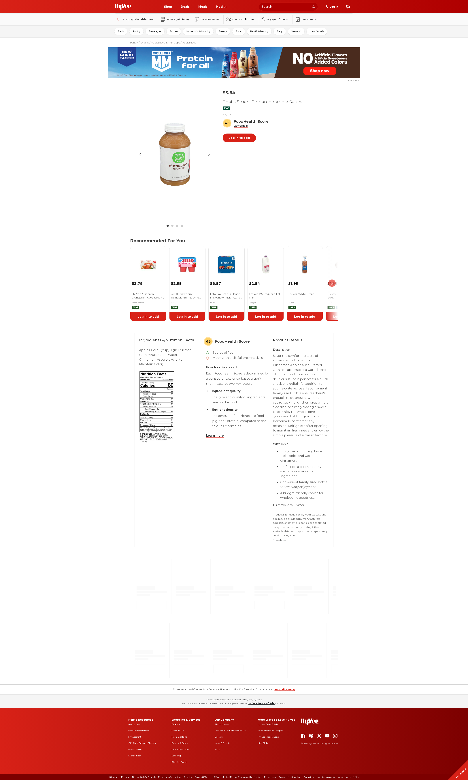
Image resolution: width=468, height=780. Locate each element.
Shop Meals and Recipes (270, 730)
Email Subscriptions (138, 730)
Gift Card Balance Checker (142, 743)
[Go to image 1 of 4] (167, 226)
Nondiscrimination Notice (330, 777)
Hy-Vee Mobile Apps (268, 736)
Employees (270, 777)
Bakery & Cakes (179, 743)
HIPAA (215, 777)
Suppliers (309, 777)
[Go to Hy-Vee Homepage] (123, 7)
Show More (280, 540)
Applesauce (189, 42)
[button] (241, 126)
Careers (218, 736)
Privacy (125, 777)
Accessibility (352, 777)
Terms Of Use (202, 777)
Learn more (215, 435)
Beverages (155, 31)
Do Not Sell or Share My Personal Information (156, 777)
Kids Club (263, 743)
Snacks (144, 42)
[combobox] (288, 7)
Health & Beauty (259, 31)
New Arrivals (317, 31)
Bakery (223, 31)
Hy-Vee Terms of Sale (261, 703)
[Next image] (209, 154)
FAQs (217, 749)
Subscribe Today (285, 689)
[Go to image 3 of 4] (177, 226)
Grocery (175, 724)
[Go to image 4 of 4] (182, 226)
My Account (134, 736)
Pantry (136, 31)
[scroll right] (332, 283)
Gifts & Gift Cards (180, 749)
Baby (279, 31)
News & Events (222, 743)
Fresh (121, 31)
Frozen (174, 31)
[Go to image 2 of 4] (172, 226)
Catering (176, 755)
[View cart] (348, 6)
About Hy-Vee (222, 724)
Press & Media (135, 749)
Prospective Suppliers (290, 777)
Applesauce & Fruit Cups (165, 42)
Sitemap (113, 777)
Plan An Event (179, 762)
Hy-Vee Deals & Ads (268, 724)
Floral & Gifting (179, 736)
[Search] (313, 6)
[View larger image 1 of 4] (175, 154)
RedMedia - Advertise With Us (230, 730)
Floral (238, 31)
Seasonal (296, 31)
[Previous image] (140, 154)
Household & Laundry (198, 31)
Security (188, 777)
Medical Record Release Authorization (241, 777)
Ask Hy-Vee (134, 724)
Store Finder (134, 755)
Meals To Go (177, 730)
